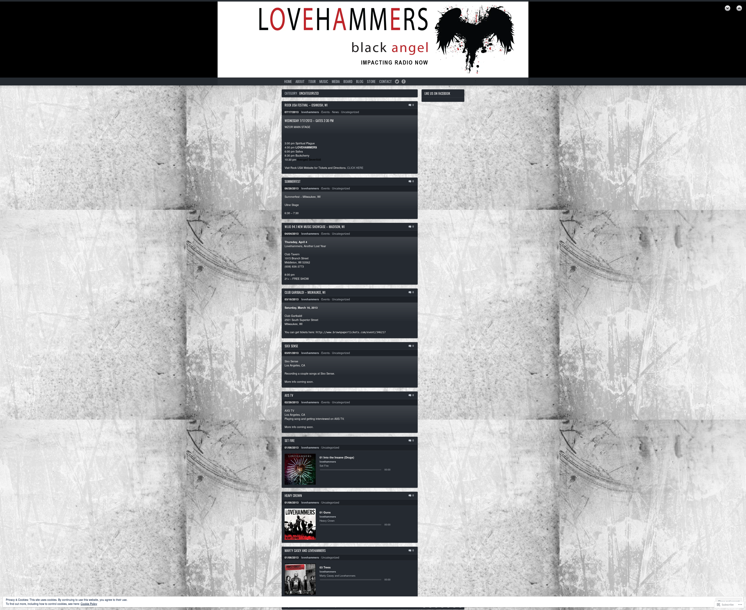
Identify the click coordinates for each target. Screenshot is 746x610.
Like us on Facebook (437, 93)
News (335, 112)
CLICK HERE (355, 168)
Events (325, 112)
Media (336, 81)
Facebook (404, 81)
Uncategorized (350, 112)
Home (288, 81)
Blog (359, 81)
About (300, 81)
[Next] (308, 469)
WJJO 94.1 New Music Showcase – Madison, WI (315, 226)
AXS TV (289, 395)
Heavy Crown (293, 495)
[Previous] (292, 469)
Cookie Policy (89, 604)
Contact (385, 81)
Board (347, 81)
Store (371, 81)
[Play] (300, 469)
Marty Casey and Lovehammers (305, 550)
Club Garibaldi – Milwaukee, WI (305, 292)
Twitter (397, 81)
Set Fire (290, 440)
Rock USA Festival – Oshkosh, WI (306, 105)
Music (323, 81)
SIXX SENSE (291, 346)
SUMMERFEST (293, 181)
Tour (312, 81)
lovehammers (310, 112)
